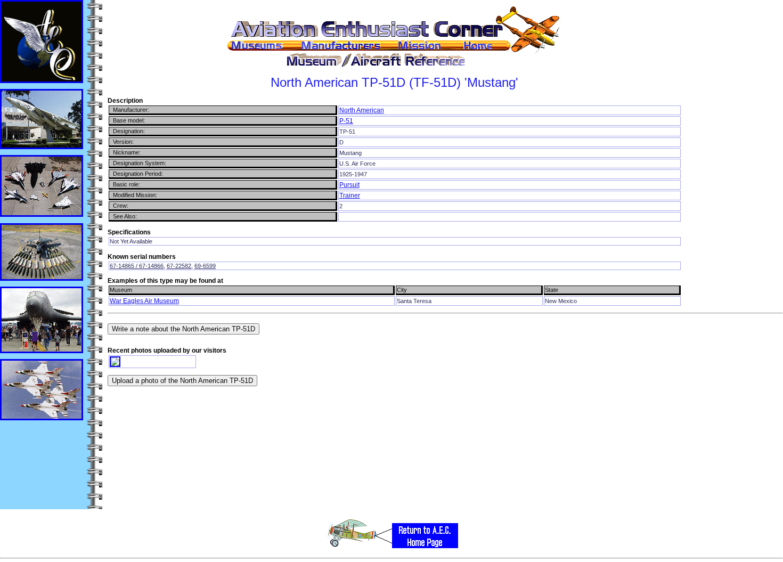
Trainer (349, 195)
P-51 (346, 121)
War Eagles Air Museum (144, 301)
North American (361, 110)
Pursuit (349, 185)
